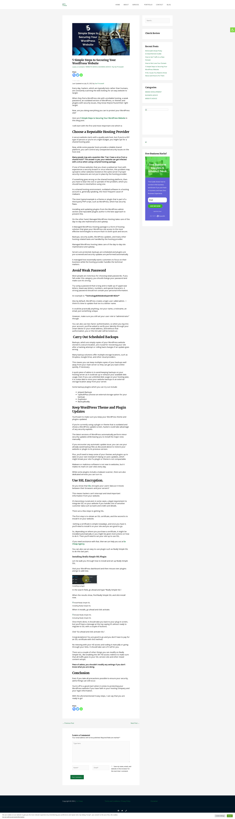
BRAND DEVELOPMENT (153, 92)
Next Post (135, 723)
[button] (232, 29)
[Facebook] (74, 75)
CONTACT (159, 5)
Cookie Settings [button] (220, 816)
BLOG (169, 5)
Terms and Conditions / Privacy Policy (117, 801)
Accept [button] (230, 816)
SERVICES (135, 5)
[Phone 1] (126, 810)
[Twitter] (77, 75)
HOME (117, 5)
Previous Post (68, 723)
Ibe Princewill (99, 83)
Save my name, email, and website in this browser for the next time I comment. (121, 768)
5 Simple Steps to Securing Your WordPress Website (102, 118)
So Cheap (79, 801)
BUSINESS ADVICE (104, 67)
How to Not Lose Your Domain (155, 63)
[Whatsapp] (81, 75)
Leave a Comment (78, 67)
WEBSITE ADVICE (92, 67)
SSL (89, 486)
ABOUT (126, 5)
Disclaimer (154, 801)
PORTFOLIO (148, 5)
